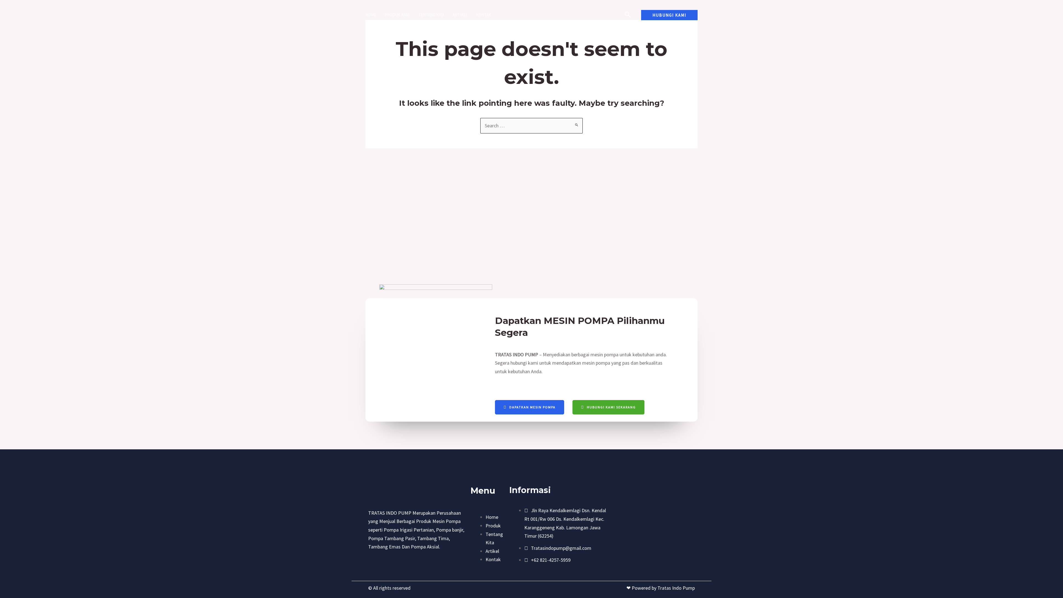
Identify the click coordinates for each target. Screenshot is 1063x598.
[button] (669, 15)
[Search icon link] (628, 15)
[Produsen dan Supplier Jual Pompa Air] (529, 14)
